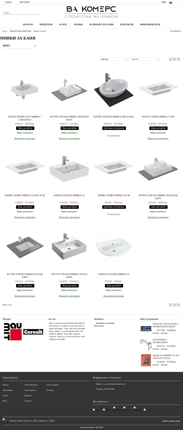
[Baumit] (13, 332)
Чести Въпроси (31, 385)
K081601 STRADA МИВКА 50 (69, 195)
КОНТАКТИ (126, 24)
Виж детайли (25, 128)
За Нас (5, 396)
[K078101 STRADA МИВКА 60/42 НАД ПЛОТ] (158, 169)
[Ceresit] (33, 332)
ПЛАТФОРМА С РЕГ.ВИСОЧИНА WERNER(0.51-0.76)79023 (164, 341)
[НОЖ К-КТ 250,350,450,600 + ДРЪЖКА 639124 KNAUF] (146, 329)
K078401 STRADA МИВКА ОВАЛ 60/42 (114, 116)
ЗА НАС (63, 24)
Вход (5, 401)
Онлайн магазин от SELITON (91, 427)
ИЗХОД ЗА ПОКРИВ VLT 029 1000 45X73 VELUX (166, 357)
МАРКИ (78, 24)
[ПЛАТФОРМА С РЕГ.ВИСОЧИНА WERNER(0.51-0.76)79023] (146, 344)
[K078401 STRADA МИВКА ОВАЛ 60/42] (114, 90)
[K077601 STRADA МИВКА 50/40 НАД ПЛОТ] (69, 90)
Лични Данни (52, 385)
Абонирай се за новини (105, 323)
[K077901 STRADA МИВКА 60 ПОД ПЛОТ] (25, 247)
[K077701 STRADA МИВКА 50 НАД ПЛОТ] (69, 247)
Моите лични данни (171, 421)
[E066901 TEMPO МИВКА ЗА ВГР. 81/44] (25, 169)
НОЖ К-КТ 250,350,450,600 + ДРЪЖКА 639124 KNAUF (166, 325)
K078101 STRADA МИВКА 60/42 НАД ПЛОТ (158, 197)
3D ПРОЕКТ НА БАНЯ (101, 24)
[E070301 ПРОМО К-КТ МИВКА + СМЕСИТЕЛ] (25, 90)
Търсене (28, 401)
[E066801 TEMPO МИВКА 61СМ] (114, 169)
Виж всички (99, 326)
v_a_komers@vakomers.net (114, 384)
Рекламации (8, 390)
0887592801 (25, 2)
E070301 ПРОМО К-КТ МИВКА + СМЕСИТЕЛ (25, 118)
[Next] (41, 332)
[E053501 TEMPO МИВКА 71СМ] (158, 90)
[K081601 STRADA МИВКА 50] (69, 169)
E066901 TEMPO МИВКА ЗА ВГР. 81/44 (25, 195)
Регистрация (30, 390)
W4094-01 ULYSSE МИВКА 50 (113, 274)
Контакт (28, 396)
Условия (50, 390)
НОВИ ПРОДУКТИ (150, 24)
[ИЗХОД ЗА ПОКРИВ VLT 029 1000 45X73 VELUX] (146, 360)
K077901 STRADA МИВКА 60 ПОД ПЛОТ (25, 275)
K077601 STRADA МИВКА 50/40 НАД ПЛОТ (69, 118)
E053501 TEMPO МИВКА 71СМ (158, 116)
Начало (6, 385)
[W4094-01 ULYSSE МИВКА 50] (114, 247)
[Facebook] (178, 2)
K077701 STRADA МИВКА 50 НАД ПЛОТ (69, 275)
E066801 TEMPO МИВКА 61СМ (114, 195)
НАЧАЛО (28, 24)
